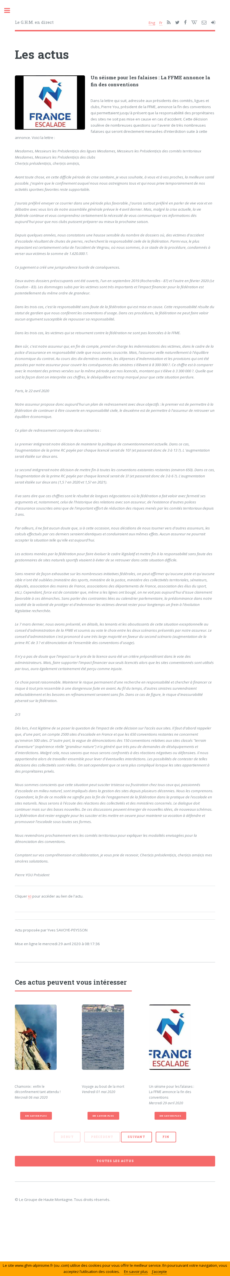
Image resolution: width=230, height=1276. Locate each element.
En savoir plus (36, 1115)
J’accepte (159, 1271)
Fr (160, 22)
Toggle (10, 10)
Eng (152, 22)
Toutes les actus (115, 1161)
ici (29, 896)
